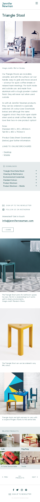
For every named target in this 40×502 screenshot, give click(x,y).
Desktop (7, 152)
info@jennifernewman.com (18, 220)
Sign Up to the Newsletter (19, 205)
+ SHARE (8, 230)
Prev (5, 477)
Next (35, 477)
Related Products (10, 431)
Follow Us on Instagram (18, 210)
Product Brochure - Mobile (20, 186)
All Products (20, 477)
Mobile (7, 155)
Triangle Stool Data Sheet (20, 171)
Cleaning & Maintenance (20, 174)
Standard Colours (20, 180)
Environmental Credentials (20, 177)
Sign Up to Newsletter (21, 494)
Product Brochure (20, 183)
